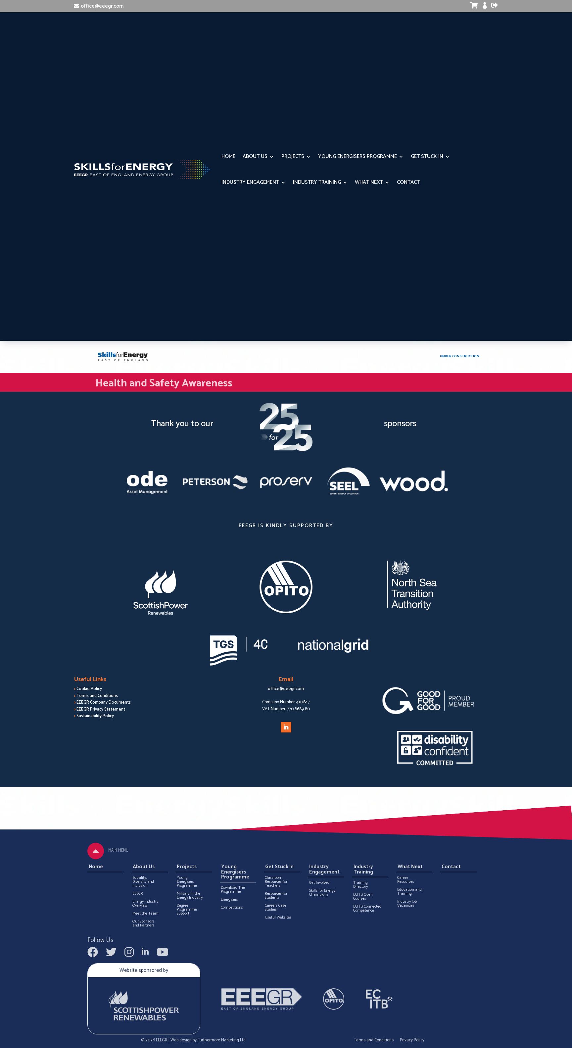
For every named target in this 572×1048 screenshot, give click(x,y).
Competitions (232, 908)
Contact (408, 182)
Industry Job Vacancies (407, 904)
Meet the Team (145, 914)
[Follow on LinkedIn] (286, 727)
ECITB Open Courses (363, 897)
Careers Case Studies (275, 908)
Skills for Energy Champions (322, 893)
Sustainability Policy (95, 716)
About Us (255, 156)
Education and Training (409, 892)
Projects (292, 156)
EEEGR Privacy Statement (100, 709)
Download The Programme (233, 890)
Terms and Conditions (97, 695)
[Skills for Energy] (123, 356)
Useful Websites (278, 918)
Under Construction (459, 356)
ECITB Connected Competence (367, 909)
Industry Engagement (250, 182)
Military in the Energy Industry (190, 896)
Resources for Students (276, 896)
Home (228, 156)
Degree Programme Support (187, 910)
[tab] (95, 851)
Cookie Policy (89, 688)
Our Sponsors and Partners (143, 923)
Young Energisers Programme (357, 156)
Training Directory (360, 885)
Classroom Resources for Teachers (276, 882)
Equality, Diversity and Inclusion (143, 882)
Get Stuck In (427, 156)
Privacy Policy (412, 1040)
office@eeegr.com (102, 6)
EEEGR (137, 894)
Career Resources (405, 880)
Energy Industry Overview (145, 904)
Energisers (229, 900)
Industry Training (317, 182)
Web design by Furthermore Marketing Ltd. (208, 1040)
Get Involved (319, 883)
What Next (369, 182)
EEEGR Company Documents (103, 702)
